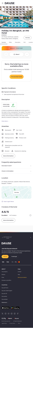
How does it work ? (7, 165)
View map (27, 37)
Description (17, 42)
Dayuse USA (4, 293)
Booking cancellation (22, 277)
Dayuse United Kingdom (7, 290)
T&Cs (19, 323)
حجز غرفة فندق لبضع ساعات (8, 237)
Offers (10, 42)
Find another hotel (16, 77)
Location (31, 42)
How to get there (9, 201)
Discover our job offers (6, 280)
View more (5, 121)
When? (17, 54)
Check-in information (7, 171)
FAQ (24, 42)
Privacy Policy (12, 323)
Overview (4, 42)
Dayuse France (5, 287)
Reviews (3, 274)
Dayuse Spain (5, 299)
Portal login (14, 256)
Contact (19, 271)
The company (5, 271)
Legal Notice (4, 323)
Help (19, 274)
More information (8, 156)
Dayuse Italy (4, 296)
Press (3, 277)
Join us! (5, 256)
